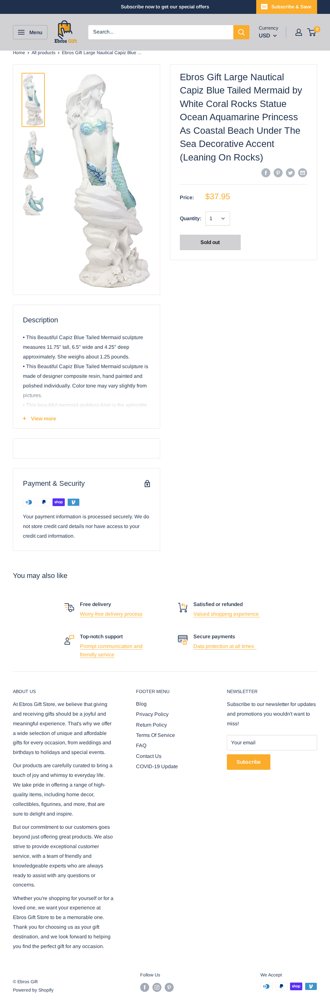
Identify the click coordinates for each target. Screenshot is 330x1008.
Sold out (210, 242)
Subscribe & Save (291, 6)
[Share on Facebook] (265, 172)
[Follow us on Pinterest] (169, 987)
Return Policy (151, 725)
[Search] (241, 32)
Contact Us (148, 756)
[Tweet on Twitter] (290, 172)
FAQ (141, 745)
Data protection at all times (225, 646)
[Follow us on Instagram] (156, 987)
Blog (141, 704)
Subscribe (249, 762)
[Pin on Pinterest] (278, 172)
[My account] (299, 32)
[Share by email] (302, 172)
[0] (312, 32)
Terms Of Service (155, 735)
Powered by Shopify (33, 990)
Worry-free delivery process (111, 614)
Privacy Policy (152, 714)
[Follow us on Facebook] (144, 987)
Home (19, 52)
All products (43, 52)
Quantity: (190, 218)
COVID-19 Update (157, 766)
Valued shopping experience (226, 614)
